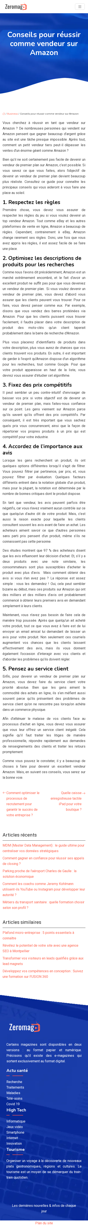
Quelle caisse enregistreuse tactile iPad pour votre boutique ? (66, 801)
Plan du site (44, 1223)
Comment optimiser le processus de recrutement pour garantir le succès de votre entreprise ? (23, 804)
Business (12, 113)
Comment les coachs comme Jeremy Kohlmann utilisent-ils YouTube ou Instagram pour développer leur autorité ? (44, 889)
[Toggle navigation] (80, 6)
